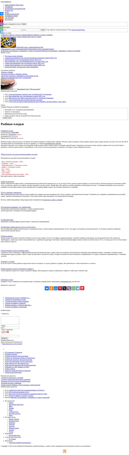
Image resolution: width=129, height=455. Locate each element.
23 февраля (18, 352)
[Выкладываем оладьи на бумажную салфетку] (17, 269)
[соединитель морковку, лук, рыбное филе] (16, 207)
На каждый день (14, 435)
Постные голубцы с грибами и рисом (14, 74)
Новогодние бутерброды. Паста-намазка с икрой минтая (20, 385)
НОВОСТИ (9, 10)
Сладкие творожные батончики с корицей (15, 379)
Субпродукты (13, 412)
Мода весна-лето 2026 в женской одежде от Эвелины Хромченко (31, 98)
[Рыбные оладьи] (7, 131)
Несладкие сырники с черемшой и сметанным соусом (19, 76)
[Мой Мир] (56, 288)
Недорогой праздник (28, 365)
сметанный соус (65, 281)
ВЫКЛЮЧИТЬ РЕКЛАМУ (14, 5)
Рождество (18, 372)
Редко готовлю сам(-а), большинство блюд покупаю (23, 116)
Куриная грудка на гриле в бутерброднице (15, 381)
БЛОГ (7, 12)
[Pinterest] (60, 288)
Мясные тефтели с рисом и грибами (40, 35)
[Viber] (69, 288)
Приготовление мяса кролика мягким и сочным (25, 100)
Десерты (12, 424)
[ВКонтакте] (47, 288)
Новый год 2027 (23, 367)
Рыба (10, 410)
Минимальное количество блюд (16, 114)
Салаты (11, 430)
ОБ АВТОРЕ (9, 18)
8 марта (14, 354)
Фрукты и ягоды (14, 413)
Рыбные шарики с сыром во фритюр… (18, 305)
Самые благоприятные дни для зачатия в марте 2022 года (24, 63)
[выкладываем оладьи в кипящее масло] (15, 251)
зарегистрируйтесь (78, 30)
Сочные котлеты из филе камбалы (17, 301)
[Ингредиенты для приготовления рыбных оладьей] (19, 154)
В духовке (12, 439)
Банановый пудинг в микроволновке (41, 49)
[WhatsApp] (73, 288)
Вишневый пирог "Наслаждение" (28, 89)
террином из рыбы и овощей (52, 200)
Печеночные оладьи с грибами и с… (17, 298)
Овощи (11, 408)
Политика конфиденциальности (20, 442)
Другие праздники (25, 361)
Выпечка (12, 423)
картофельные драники (53, 143)
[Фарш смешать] (7, 236)
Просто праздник (24, 370)
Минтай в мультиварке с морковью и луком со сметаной (61, 51)
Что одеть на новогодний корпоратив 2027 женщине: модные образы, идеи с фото (37, 102)
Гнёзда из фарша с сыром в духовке (21, 395)
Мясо (10, 406)
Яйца (10, 415)
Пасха (13, 369)
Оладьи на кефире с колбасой (15, 303)
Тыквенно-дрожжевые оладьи (15, 299)
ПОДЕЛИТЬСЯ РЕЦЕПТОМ (15, 9)
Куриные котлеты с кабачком (11, 383)
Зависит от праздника (12, 112)
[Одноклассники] (51, 288)
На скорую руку (23, 363)
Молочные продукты (16, 404)
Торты (11, 432)
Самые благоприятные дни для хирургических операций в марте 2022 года (31, 58)
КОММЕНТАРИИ (11, 16)
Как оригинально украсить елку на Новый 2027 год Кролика (30, 94)
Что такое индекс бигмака (14, 56)
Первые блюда (14, 428)
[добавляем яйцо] (7, 220)
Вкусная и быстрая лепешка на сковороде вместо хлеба (28, 394)
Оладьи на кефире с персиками (16, 307)
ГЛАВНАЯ (9, 7)
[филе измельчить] (7, 182)
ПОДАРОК (9, 19)
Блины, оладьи (14, 419)
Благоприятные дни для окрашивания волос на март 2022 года (26, 61)
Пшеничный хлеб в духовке (31, 37)
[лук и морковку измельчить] (11, 192)
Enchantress (12, 134)
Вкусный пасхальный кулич (19, 392)
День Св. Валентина (27, 358)
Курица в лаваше (7, 72)
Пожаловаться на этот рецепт (12, 344)
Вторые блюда (14, 421)
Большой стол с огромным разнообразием (19, 110)
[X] (64, 288)
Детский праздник (25, 360)
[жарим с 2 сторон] (7, 261)
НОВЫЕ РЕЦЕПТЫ (12, 14)
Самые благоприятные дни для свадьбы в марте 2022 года (25, 65)
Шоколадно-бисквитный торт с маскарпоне (16, 77)
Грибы (11, 403)
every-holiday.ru (6, 2)
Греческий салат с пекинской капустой (29, 47)
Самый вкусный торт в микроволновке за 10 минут (27, 390)
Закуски (11, 426)
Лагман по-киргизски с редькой (12, 378)
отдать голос (7, 118)
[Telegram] (78, 288)
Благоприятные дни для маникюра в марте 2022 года (23, 60)
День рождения (22, 356)
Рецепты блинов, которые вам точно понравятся (21, 67)
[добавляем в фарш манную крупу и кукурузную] (18, 227)
